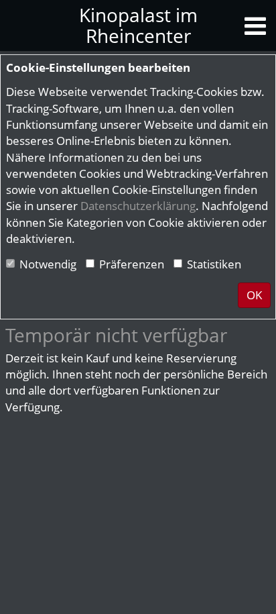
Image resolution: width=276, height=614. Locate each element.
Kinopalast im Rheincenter (138, 25)
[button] (255, 25)
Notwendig (47, 264)
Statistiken (214, 264)
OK (254, 295)
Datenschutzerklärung (138, 205)
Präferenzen (131, 264)
